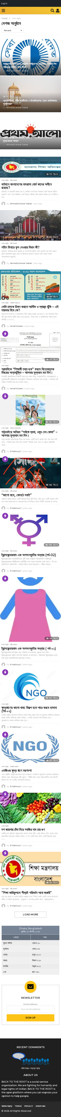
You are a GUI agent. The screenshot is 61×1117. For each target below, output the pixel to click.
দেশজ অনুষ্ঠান (5, 180)
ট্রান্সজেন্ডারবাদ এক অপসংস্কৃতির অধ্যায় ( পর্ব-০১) (28, 648)
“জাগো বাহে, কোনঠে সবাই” (16, 495)
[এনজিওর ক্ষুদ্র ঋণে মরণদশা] (30, 748)
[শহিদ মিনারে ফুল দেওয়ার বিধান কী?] (30, 225)
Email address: (30, 1004)
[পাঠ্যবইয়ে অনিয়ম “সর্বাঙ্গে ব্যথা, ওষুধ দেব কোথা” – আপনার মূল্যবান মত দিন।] (30, 410)
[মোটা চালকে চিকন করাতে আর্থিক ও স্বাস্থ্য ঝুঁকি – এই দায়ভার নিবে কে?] (30, 285)
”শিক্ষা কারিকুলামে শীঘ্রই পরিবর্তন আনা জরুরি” (26, 893)
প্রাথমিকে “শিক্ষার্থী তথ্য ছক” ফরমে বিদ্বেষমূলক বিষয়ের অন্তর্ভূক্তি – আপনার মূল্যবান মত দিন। (27, 371)
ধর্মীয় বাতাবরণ (13, 180)
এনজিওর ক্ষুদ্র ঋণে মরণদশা (16, 770)
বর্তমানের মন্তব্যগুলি (15, 428)
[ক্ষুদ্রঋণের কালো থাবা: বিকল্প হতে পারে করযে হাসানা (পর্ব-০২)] (30, 686)
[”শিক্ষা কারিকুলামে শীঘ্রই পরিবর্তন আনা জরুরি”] (30, 869)
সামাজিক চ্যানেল (14, 766)
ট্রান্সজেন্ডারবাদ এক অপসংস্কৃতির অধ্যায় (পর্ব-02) (28, 555)
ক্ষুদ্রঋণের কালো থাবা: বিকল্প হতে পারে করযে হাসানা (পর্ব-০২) (29, 709)
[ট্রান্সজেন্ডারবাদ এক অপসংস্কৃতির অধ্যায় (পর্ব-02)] (30, 531)
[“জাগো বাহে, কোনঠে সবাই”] (30, 473)
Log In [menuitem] (4, 3)
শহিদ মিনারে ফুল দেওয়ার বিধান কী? (20, 247)
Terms (18, 1106)
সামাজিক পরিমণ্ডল (15, 303)
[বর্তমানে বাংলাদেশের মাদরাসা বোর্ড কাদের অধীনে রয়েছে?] (30, 167)
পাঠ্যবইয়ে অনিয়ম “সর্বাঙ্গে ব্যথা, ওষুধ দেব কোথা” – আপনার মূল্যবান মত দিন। (29, 434)
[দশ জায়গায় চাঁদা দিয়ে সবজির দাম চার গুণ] (30, 808)
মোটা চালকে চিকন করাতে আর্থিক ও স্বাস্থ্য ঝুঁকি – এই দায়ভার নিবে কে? (30, 308)
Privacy (28, 1106)
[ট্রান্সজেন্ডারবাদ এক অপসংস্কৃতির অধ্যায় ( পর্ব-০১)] (30, 609)
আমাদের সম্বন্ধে (6, 1106)
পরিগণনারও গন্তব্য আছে (30, 1068)
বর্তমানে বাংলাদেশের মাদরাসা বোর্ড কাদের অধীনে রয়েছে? (26, 186)
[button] (3, 10)
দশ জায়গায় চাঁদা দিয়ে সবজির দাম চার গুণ (23, 829)
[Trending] (5, 334)
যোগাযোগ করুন (40, 1106)
